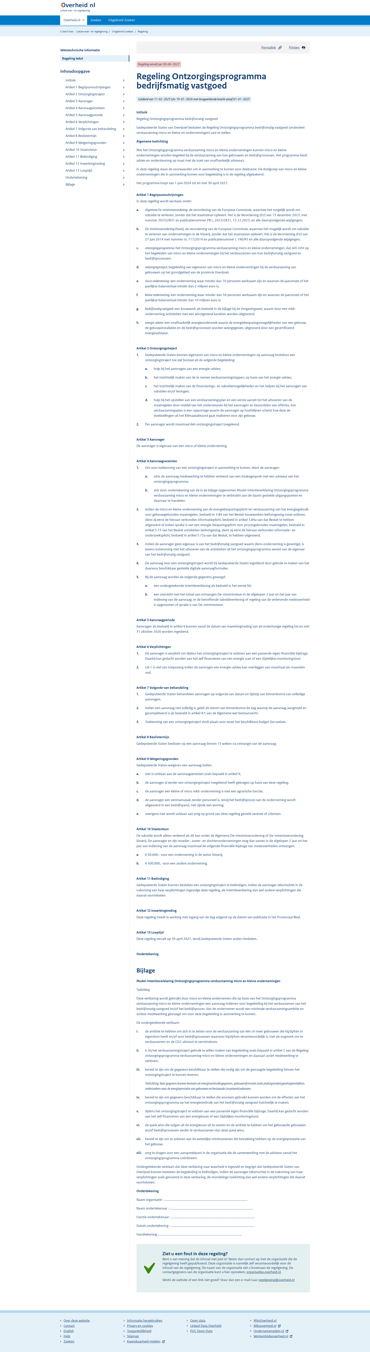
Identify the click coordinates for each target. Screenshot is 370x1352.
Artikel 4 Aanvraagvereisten (85, 108)
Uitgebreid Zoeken (121, 20)
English (69, 1331)
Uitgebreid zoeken (122, 31)
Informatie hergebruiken (144, 1320)
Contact (69, 1326)
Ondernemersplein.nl (269, 1331)
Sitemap (133, 1336)
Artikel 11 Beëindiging (81, 156)
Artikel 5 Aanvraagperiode (84, 115)
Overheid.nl (72, 21)
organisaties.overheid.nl (263, 1272)
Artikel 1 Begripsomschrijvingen (88, 87)
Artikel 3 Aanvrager (79, 101)
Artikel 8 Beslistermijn (81, 136)
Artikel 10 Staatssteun (81, 150)
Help (67, 1336)
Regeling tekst (72, 58)
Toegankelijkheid (139, 1331)
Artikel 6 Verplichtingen (82, 122)
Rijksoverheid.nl (265, 1326)
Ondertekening (76, 177)
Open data (197, 1320)
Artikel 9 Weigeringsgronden (86, 143)
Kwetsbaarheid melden (144, 1341)
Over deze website (77, 1320)
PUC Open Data (201, 1331)
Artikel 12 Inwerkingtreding (85, 163)
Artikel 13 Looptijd (79, 170)
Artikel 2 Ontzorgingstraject (85, 94)
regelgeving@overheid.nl (276, 1280)
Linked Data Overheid (205, 1326)
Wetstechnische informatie (80, 50)
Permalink (268, 47)
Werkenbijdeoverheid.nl (271, 1336)
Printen (294, 47)
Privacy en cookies (140, 1326)
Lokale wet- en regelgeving (92, 31)
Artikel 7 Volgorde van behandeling (91, 129)
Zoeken (96, 20)
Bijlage (70, 184)
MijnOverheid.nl (265, 1320)
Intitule (71, 80)
